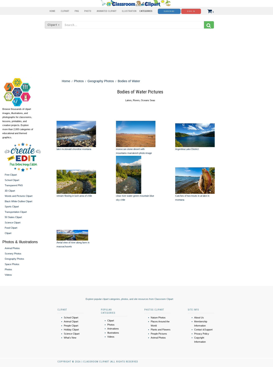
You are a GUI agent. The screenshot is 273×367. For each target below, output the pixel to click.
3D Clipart (10, 190)
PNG (77, 11)
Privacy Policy (201, 333)
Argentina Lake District (187, 149)
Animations (113, 328)
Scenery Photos (13, 253)
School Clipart (12, 180)
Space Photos (12, 264)
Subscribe (169, 11)
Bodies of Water (129, 81)
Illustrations (113, 332)
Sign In (191, 11)
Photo (87, 11)
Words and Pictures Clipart (18, 196)
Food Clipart (11, 227)
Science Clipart (12, 222)
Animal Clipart (71, 321)
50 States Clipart (13, 217)
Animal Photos (12, 248)
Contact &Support (203, 329)
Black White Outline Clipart (18, 201)
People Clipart (71, 325)
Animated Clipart (107, 11)
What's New (70, 337)
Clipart (65, 11)
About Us (199, 317)
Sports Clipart (12, 206)
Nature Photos (158, 317)
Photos (8, 269)
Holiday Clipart (71, 329)
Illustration (129, 11)
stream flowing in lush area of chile (74, 195)
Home (52, 11)
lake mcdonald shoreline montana (74, 149)
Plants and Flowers (160, 329)
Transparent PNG (14, 185)
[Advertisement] (136, 53)
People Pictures (159, 333)
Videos (8, 274)
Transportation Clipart (16, 212)
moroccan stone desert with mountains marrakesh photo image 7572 (134, 153)
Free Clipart (11, 174)
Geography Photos (14, 258)
